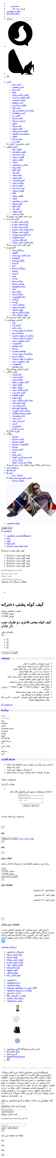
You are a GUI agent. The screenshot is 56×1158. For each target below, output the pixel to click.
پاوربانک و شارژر (19, 240)
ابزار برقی (16, 418)
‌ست (14, 276)
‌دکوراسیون (17, 374)
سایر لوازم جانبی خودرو (22, 229)
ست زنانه (16, 108)
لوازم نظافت (18, 395)
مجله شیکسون (13, 985)
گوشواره (16, 258)
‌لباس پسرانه (17, 449)
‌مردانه (15, 348)
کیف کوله (16, 170)
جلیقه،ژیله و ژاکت (20, 131)
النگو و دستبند (18, 260)
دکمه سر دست (18, 307)
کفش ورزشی (18, 157)
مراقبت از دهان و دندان (22, 338)
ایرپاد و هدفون (18, 237)
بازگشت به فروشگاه (9, 838)
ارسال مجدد (12, 1128)
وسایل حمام (17, 387)
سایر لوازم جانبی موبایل (22, 242)
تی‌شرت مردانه (19, 120)
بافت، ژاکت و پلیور (20, 95)
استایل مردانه (18, 480)
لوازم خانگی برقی (15, 965)
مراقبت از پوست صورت (23, 335)
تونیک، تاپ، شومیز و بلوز (23, 110)
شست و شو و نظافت (21, 413)
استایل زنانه (17, 475)
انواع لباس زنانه (14, 975)
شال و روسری (18, 100)
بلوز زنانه (16, 89)
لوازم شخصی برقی (20, 340)
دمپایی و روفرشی (20, 164)
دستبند (15, 271)
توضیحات (5, 658)
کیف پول (16, 172)
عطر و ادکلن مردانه (21, 312)
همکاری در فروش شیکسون (19, 990)
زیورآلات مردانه (19, 268)
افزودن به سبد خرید (9, 653)
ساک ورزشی (18, 183)
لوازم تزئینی (17, 377)
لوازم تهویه (17, 397)
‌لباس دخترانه (18, 439)
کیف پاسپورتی (18, 180)
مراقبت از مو (18, 333)
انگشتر (15, 252)
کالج (14, 193)
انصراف (26, 805)
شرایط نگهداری (8, 759)
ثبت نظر (35, 805)
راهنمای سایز (7, 632)
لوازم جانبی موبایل (20, 232)
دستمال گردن (18, 304)
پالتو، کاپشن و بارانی (21, 97)
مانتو (14, 92)
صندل (14, 162)
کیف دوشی (17, 177)
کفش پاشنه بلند (19, 152)
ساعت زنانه (17, 281)
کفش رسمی (17, 159)
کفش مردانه (17, 185)
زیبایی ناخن (17, 328)
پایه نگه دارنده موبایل (21, 234)
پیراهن (15, 123)
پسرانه (15, 447)
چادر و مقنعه (18, 102)
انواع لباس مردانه (14, 954)
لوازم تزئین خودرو (20, 227)
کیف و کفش (12, 970)
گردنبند (15, 263)
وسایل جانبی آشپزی (21, 410)
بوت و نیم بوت (18, 154)
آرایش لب (16, 325)
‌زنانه (14, 322)
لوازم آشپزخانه (13, 967)
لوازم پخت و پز (18, 392)
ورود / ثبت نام (19, 8)
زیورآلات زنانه (18, 250)
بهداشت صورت (19, 351)
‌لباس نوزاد (16, 454)
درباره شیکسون (14, 982)
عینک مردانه (17, 294)
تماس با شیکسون (14, 1000)
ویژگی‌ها (5, 710)
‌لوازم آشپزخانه (18, 403)
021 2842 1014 (13, 1051)
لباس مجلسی (18, 87)
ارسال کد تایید (7, 1111)
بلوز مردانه (17, 126)
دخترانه (15, 436)
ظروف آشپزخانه (19, 408)
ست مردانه (17, 139)
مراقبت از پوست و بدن (22, 330)
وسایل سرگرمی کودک (22, 462)
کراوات (15, 299)
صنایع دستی (17, 379)
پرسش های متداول (15, 998)
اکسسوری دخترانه (20, 444)
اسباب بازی (17, 460)
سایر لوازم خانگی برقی (22, 400)
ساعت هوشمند (18, 286)
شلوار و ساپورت (19, 105)
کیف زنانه (16, 167)
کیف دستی (17, 175)
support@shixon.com (16, 1056)
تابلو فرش (16, 426)
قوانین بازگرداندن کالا (16, 995)
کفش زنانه (16, 149)
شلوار (14, 136)
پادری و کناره (18, 428)
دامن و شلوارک (19, 113)
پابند (13, 265)
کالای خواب (17, 384)
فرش (14, 423)
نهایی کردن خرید (26, 838)
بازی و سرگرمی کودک (22, 457)
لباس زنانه (16, 84)
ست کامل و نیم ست (21, 255)
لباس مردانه (17, 118)
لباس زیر (16, 115)
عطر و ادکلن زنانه (20, 315)
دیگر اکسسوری (19, 296)
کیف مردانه (17, 203)
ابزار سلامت (17, 346)
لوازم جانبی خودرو (20, 221)
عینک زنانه (16, 291)
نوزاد (14, 452)
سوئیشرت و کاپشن (20, 133)
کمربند (15, 302)
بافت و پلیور (17, 128)
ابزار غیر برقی (18, 421)
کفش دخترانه (18, 441)
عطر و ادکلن (17, 309)
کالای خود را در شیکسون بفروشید (22, 987)
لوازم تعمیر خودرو (20, 224)
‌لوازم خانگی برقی (20, 390)
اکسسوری (16, 343)
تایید (3, 1128)
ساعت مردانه (18, 284)
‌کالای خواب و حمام (20, 382)
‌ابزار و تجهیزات (18, 416)
